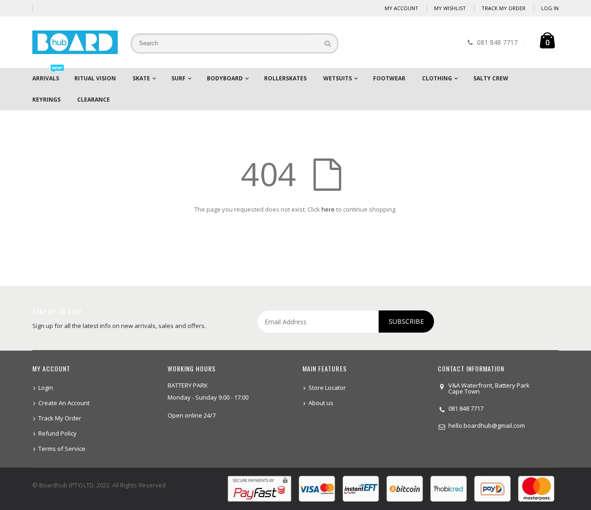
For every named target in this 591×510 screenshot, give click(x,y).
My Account (401, 8)
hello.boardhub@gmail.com (486, 425)
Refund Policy (57, 433)
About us (320, 403)
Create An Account (64, 403)
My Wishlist (450, 8)
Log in (550, 8)
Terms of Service (61, 448)
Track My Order (503, 8)
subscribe (406, 321)
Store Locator (327, 387)
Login (45, 387)
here (328, 209)
